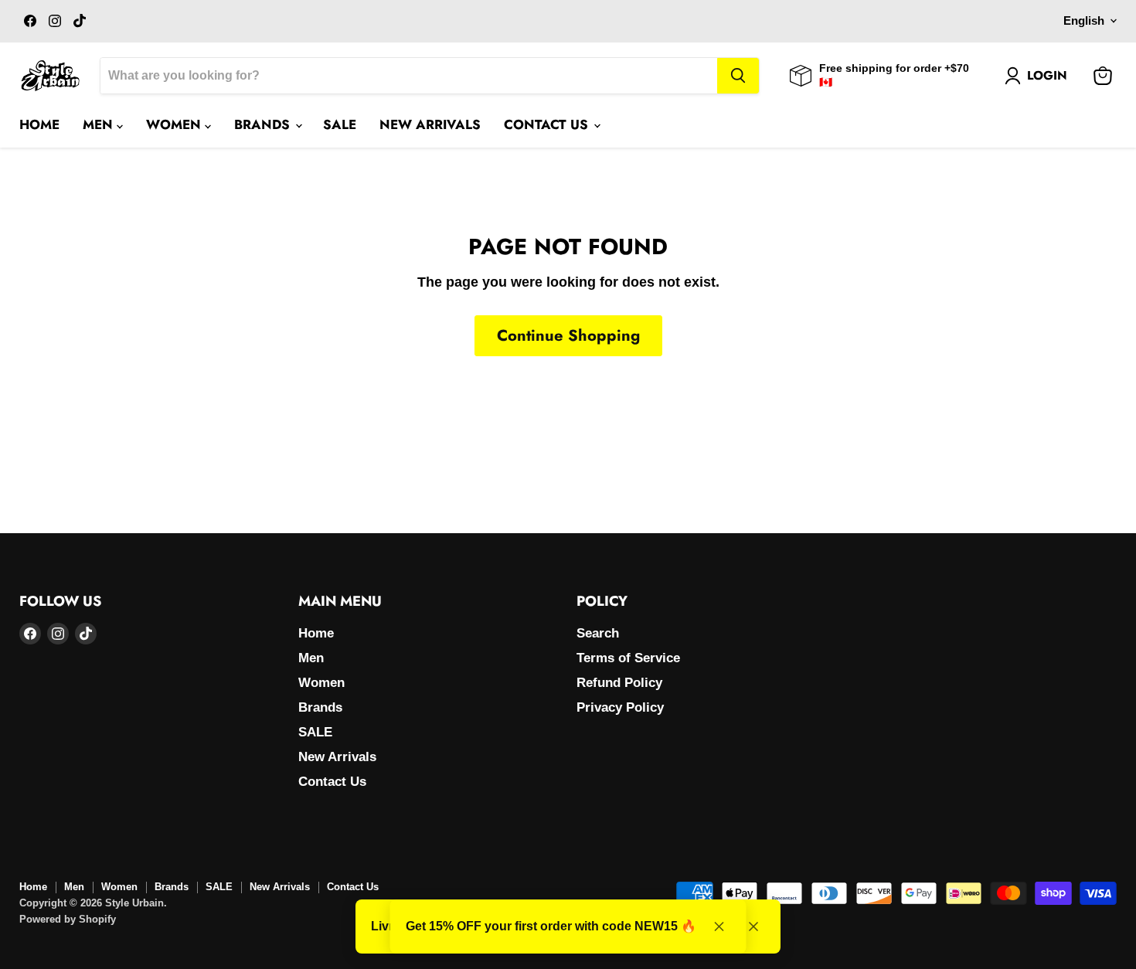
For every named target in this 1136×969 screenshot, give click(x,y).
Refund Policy (619, 682)
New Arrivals (430, 124)
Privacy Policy (620, 707)
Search (598, 633)
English (1083, 21)
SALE (339, 124)
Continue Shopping (568, 335)
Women (175, 124)
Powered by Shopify (67, 919)
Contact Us (548, 124)
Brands (264, 124)
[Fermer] (753, 926)
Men (100, 124)
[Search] (738, 76)
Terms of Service (628, 658)
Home (39, 124)
